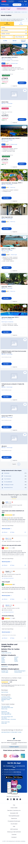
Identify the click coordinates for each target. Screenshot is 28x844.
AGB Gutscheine (14, 829)
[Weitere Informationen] (6, 83)
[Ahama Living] (14, 94)
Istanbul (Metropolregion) (19, 670)
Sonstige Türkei (4, 670)
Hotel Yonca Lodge (6, 248)
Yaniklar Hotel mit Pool (6, 652)
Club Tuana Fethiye (6, 57)
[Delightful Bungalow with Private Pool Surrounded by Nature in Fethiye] (14, 343)
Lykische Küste (4, 666)
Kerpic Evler (4, 286)
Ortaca (15, 658)
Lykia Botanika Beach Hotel (8, 138)
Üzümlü (3, 661)
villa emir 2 (4, 446)
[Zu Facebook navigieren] (8, 799)
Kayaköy (16, 661)
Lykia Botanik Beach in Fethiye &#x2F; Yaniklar (11, 732)
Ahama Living (5, 102)
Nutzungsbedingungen (14, 815)
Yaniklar (3, 659)
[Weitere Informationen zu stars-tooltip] (17, 57)
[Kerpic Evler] (14, 279)
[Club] (8, 9)
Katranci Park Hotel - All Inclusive (9, 183)
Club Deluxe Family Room (8, 578)
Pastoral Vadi (5, 415)
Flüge (2, 700)
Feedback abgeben (14, 746)
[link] (23, 4)
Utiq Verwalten (14, 823)
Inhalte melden (14, 807)
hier (21, 20)
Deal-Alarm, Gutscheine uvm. (14, 810)
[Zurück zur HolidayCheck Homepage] (5, 4)
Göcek (2, 658)
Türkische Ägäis (4, 672)
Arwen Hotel (4, 723)
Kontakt (20, 1)
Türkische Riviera (18, 672)
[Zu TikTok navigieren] (14, 799)
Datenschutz (14, 818)
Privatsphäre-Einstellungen (14, 821)
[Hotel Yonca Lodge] (14, 241)
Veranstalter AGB (14, 813)
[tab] (7, 24)
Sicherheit (14, 834)
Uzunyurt (16, 657)
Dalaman (3, 662)
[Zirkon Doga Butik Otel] (14, 209)
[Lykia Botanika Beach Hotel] (14, 131)
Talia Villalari (4, 718)
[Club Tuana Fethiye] (14, 50)
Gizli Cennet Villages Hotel (8, 317)
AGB (14, 826)
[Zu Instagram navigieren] (11, 799)
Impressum (14, 837)
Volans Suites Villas (5, 722)
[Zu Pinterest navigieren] (17, 799)
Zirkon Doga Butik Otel (7, 217)
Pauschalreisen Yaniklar (6, 698)
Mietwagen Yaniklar (5, 699)
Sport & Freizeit (4, 692)
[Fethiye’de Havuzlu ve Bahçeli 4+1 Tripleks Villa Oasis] (14, 376)
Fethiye (15, 659)
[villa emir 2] (14, 438)
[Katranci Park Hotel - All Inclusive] (14, 175)
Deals (3, 1)
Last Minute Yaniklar (5, 697)
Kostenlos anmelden (21, 8)
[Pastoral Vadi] (14, 408)
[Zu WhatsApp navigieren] (20, 799)
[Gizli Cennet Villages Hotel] (14, 309)
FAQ (14, 805)
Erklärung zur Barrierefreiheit (14, 831)
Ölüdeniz (3, 657)
